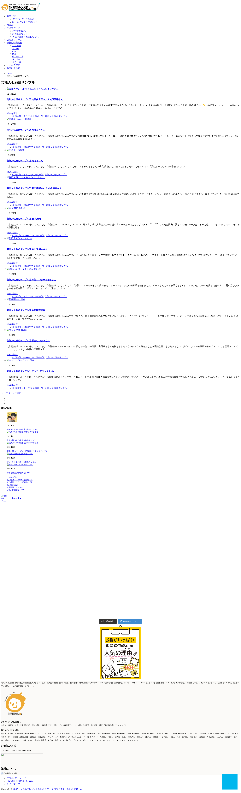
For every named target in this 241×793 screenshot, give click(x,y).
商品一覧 (11, 16)
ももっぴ (16, 45)
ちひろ (15, 48)
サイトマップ (13, 784)
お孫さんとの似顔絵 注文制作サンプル (22, 429)
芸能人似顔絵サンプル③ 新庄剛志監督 (26, 310)
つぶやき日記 (12, 477)
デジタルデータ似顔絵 (23, 19)
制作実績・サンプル (15, 487)
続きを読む (12, 113)
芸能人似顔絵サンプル (56, 116)
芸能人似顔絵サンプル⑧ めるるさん (25, 160)
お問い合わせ (13, 68)
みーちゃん (17, 59)
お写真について (20, 34)
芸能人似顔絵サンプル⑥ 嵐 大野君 (24, 218)
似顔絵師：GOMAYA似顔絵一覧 (28, 147)
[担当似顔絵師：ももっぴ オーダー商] (150, 514)
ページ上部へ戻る (230, 782)
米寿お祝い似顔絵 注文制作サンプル (21, 440)
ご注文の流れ (19, 31)
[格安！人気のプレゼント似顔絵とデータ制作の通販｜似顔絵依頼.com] (20, 9)
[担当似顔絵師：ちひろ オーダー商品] (30, 515)
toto (14, 51)
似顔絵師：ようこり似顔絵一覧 (28, 116)
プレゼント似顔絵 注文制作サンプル (21, 462)
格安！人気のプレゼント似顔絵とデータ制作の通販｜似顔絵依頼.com (47, 789)
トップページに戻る (11, 393)
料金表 (10, 25)
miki (14, 54)
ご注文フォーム (14, 39)
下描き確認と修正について (25, 37)
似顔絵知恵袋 (12, 485)
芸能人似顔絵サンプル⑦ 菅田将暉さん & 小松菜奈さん (34, 188)
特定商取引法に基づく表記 (20, 781)
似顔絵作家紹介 (14, 42)
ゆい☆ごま (17, 56)
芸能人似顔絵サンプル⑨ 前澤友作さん (26, 130)
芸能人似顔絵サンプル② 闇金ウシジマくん (28, 340)
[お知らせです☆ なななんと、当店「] (210, 519)
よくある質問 (13, 65)
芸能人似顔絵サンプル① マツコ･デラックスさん (31, 371)
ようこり (16, 62)
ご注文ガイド (13, 28)
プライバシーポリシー (18, 778)
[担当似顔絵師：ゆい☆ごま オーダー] (90, 515)
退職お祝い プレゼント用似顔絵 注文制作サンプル (27, 451)
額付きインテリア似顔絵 (24, 22)
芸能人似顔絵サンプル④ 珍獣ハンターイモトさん (31, 279)
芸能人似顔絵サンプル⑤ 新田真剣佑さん (27, 249)
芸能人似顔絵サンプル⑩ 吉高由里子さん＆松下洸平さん (35, 99)
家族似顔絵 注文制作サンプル (19, 473)
